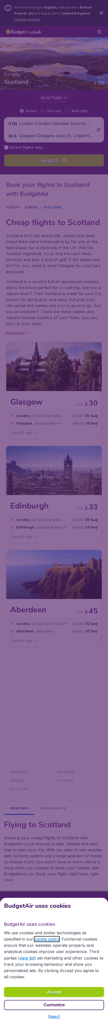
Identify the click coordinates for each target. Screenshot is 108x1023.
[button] (54, 1016)
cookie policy (46, 939)
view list (27, 958)
